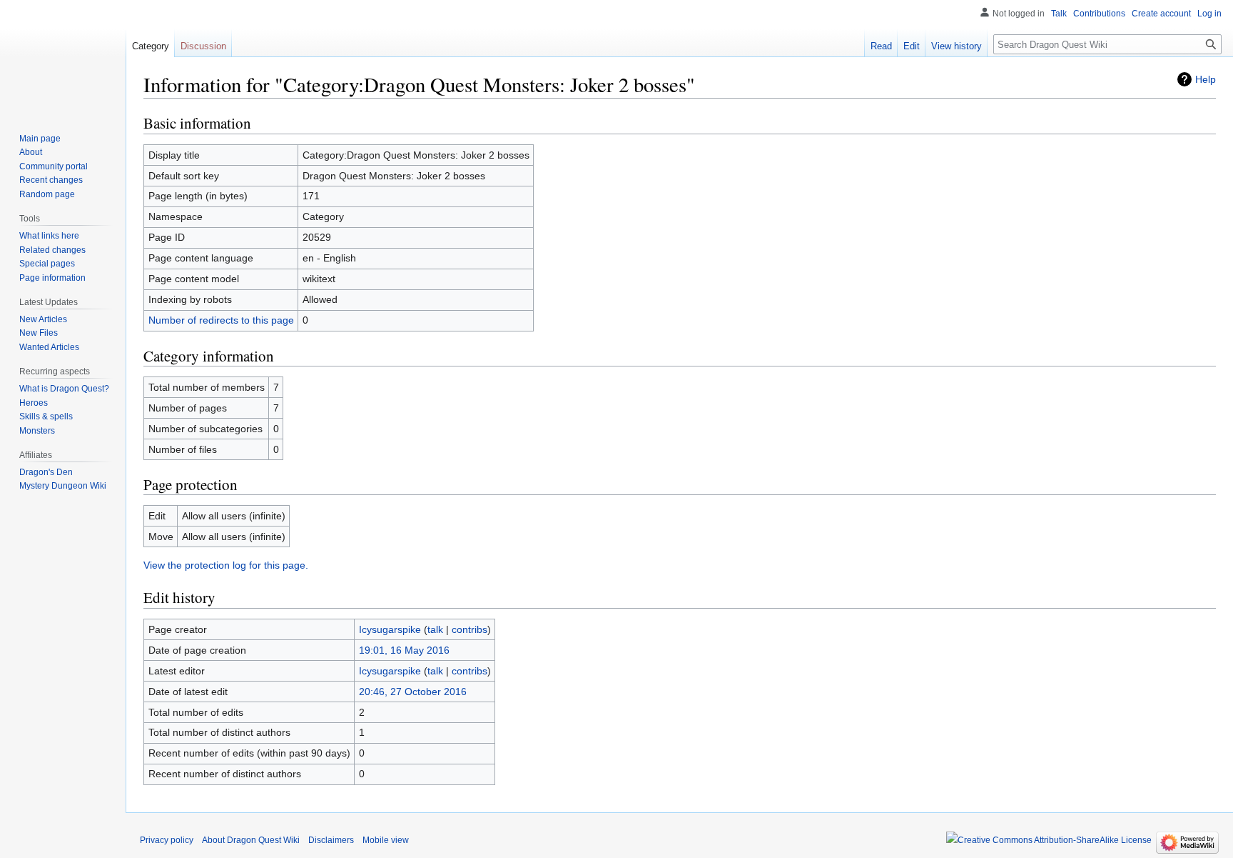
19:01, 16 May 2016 (404, 650)
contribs (469, 629)
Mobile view (385, 840)
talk (435, 629)
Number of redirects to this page (221, 320)
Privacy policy (166, 840)
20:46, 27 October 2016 (413, 691)
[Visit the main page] (63, 57)
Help (1205, 79)
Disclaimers (331, 840)
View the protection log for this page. (225, 565)
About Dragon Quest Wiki (251, 840)
